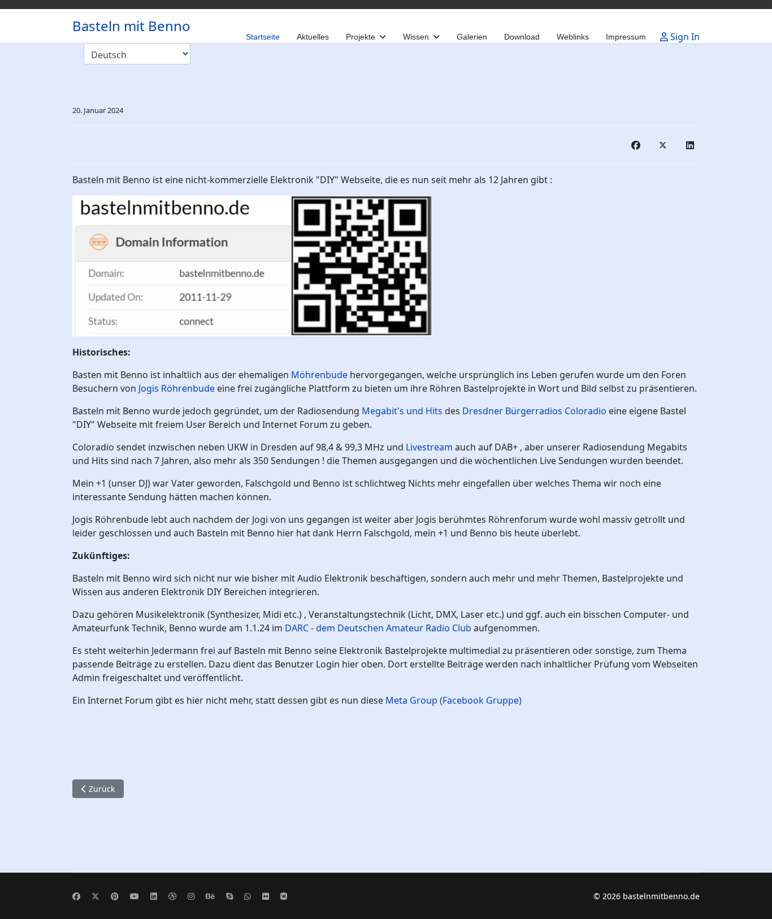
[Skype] (229, 896)
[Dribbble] (172, 896)
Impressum (626, 36)
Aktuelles (313, 36)
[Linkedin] (153, 896)
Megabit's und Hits (402, 411)
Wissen (416, 36)
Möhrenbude (319, 375)
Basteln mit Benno (131, 26)
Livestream (429, 447)
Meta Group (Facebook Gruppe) (453, 700)
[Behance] (210, 896)
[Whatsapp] (247, 896)
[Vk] (283, 896)
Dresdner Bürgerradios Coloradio (534, 411)
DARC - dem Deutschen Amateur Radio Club (378, 628)
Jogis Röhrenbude (176, 388)
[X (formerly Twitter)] (663, 144)
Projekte (360, 36)
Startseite (263, 36)
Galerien (472, 36)
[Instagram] (191, 896)
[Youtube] (134, 896)
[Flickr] (265, 896)
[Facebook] (635, 144)
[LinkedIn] (690, 144)
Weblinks (573, 36)
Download (522, 36)
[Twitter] (95, 896)
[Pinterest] (115, 896)
